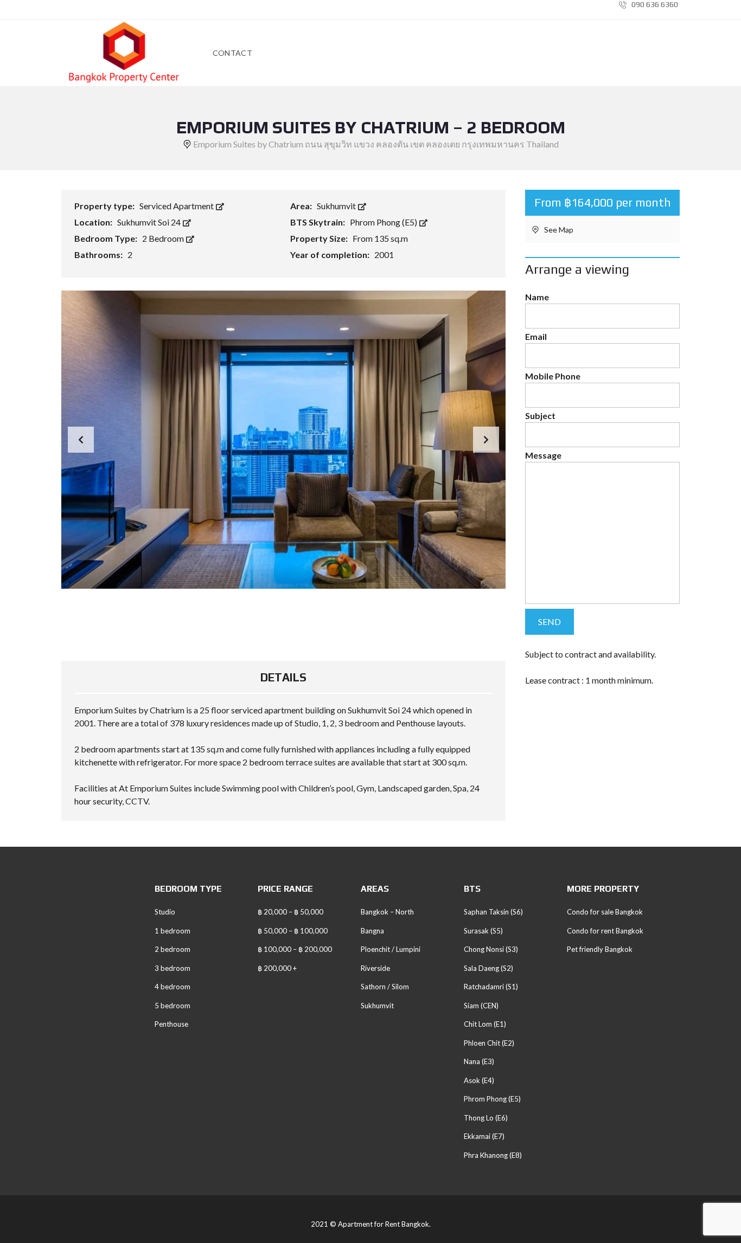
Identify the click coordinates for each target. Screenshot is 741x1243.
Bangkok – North (387, 911)
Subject (540, 415)
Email (536, 336)
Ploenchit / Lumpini (390, 949)
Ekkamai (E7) (484, 1136)
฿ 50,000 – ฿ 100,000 (293, 930)
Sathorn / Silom (385, 986)
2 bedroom (172, 949)
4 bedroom (172, 986)
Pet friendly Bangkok (600, 949)
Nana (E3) (479, 1061)
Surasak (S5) (483, 930)
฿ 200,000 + (277, 968)
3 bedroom (172, 968)
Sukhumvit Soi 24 (149, 222)
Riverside (375, 968)
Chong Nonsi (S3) (491, 949)
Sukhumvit (337, 206)
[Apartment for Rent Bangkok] (124, 53)
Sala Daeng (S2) (488, 968)
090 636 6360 (654, 4)
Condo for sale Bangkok (605, 911)
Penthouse (171, 1024)
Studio (165, 911)
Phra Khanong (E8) (493, 1155)
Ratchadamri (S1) (491, 986)
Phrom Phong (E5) (384, 222)
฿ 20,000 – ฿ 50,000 (290, 911)
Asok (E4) (479, 1080)
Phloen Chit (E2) (489, 1043)
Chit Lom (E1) (485, 1024)
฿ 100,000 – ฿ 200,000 (295, 949)
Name (537, 297)
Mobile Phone (552, 376)
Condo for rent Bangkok (605, 930)
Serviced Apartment (177, 206)
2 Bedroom (164, 238)
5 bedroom (172, 1005)
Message (543, 455)
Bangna (372, 930)
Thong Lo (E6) (486, 1117)
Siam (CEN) (481, 1005)
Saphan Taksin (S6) (493, 911)
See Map (557, 229)
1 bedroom (172, 930)
